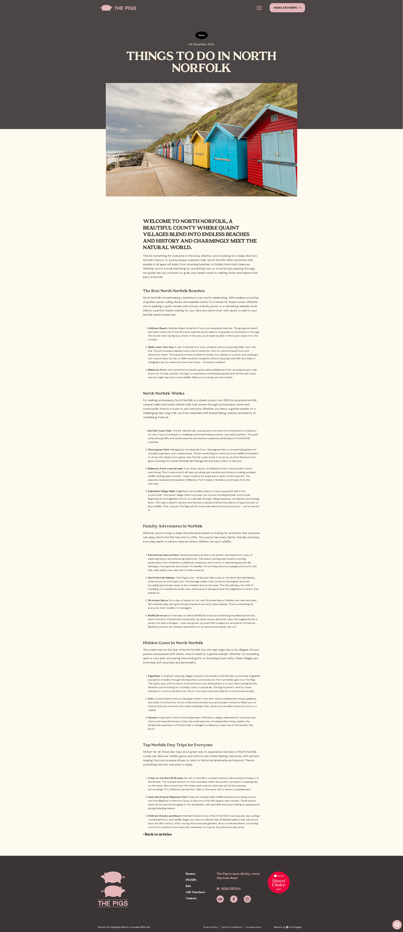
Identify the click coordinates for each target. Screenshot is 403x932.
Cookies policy (253, 927)
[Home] (121, 8)
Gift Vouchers (195, 892)
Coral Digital (295, 927)
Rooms (190, 873)
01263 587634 (231, 888)
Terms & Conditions (231, 927)
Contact (191, 898)
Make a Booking (286, 7)
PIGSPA (191, 880)
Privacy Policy (210, 927)
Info (188, 886)
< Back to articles (157, 834)
